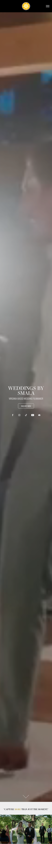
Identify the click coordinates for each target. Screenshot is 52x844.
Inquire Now (26, 406)
